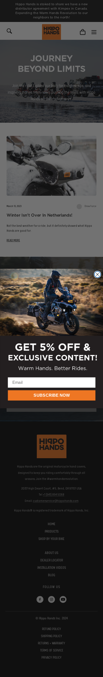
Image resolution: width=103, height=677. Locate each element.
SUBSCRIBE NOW (51, 395)
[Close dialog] (97, 274)
